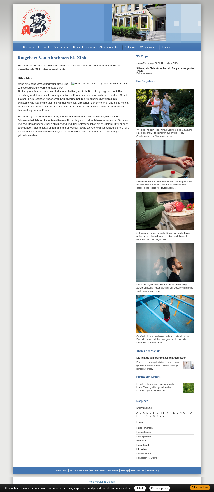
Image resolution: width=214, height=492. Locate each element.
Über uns (28, 47)
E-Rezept (43, 47)
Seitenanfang (152, 470)
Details (140, 488)
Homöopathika (143, 453)
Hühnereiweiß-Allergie (147, 457)
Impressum (112, 470)
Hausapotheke (143, 436)
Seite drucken (137, 470)
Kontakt (166, 47)
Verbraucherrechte (78, 470)
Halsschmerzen (144, 428)
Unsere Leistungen (84, 47)
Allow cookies (200, 487)
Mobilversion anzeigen (102, 481)
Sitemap (124, 470)
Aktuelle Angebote (109, 47)
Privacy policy (159, 488)
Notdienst (130, 47)
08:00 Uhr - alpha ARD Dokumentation (165, 68)
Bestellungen (61, 47)
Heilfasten (141, 440)
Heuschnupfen (143, 445)
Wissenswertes (148, 47)
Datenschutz (61, 470)
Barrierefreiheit (97, 470)
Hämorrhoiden (143, 432)
